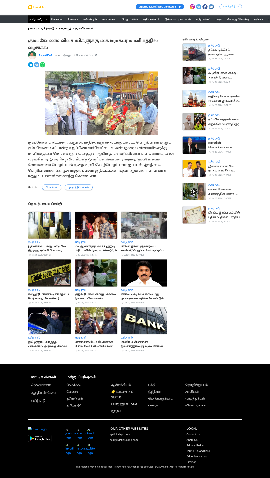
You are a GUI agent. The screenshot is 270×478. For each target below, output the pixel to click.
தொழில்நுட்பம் (196, 385)
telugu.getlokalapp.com (124, 439)
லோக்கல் (73, 385)
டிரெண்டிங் (74, 398)
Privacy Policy (195, 445)
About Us (192, 439)
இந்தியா (154, 392)
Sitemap (191, 461)
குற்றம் (116, 411)
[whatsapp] (43, 66)
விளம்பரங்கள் (196, 405)
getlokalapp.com (120, 434)
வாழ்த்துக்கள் (195, 398)
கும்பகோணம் (84, 28)
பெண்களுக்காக (160, 398)
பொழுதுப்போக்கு (124, 404)
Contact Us (193, 434)
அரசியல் (192, 392)
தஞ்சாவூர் (64, 28)
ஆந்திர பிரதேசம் (43, 393)
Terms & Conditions (198, 450)
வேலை (72, 392)
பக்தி (152, 385)
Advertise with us (196, 456)
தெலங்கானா (41, 385)
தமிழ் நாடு (36, 19)
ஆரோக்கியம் (121, 385)
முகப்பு (32, 28)
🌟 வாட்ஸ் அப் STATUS (122, 394)
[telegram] (31, 66)
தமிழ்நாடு (38, 401)
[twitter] (37, 66)
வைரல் (153, 405)
